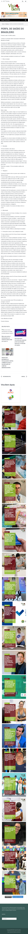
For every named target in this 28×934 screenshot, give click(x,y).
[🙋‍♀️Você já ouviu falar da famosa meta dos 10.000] (14, 834)
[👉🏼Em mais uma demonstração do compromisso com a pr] (14, 858)
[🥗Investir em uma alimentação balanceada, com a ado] (14, 711)
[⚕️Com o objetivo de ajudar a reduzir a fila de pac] (14, 491)
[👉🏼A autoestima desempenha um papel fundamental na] (14, 662)
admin (14, 35)
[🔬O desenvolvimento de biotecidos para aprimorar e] (14, 883)
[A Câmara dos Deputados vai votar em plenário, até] (14, 418)
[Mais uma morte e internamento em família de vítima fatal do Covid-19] (7, 331)
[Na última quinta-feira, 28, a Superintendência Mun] (14, 442)
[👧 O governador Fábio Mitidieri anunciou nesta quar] (14, 638)
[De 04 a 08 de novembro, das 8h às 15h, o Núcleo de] (14, 613)
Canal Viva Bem (5, 20)
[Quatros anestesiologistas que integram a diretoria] (14, 589)
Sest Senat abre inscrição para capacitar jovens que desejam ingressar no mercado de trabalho (20, 342)
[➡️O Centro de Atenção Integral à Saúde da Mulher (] (14, 809)
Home (3, 24)
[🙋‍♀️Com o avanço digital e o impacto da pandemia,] (14, 785)
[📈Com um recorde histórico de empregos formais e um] (14, 540)
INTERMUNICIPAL (7, 376)
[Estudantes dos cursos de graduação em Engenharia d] (14, 564)
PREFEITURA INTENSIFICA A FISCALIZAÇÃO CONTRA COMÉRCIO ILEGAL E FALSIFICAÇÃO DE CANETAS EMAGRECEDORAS (7, 362)
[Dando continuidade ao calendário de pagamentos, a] (14, 467)
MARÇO (23, 376)
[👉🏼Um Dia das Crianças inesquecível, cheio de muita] (14, 760)
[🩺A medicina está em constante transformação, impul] (14, 687)
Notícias (7, 24)
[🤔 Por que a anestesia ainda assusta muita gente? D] (14, 736)
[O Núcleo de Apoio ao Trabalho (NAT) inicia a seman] (14, 516)
